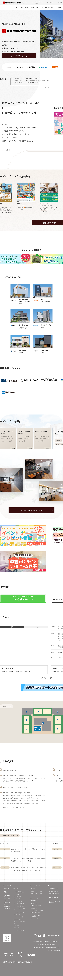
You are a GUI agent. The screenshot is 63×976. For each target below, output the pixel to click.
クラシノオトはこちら (9, 835)
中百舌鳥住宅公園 (17, 896)
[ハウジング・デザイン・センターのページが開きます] (19, 958)
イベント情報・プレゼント (47, 7)
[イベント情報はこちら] (23, 545)
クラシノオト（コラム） (38, 941)
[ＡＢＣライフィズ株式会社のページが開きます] (8, 957)
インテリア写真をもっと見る (31, 510)
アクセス (58, 7)
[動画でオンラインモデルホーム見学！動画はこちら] (23, 571)
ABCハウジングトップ (51, 2)
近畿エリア (15, 888)
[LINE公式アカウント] (53, 936)
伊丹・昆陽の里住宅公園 (19, 903)
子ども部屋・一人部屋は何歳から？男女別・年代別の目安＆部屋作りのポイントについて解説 (29, 859)
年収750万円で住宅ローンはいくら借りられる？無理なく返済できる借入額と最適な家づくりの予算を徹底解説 (28, 869)
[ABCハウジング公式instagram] (35, 936)
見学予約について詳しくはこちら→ (13, 807)
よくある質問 (6, 150)
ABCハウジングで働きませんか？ (52, 941)
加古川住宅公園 (17, 914)
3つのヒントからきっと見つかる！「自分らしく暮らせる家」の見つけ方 (28, 850)
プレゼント (33, 888)
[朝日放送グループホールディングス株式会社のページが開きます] (17, 962)
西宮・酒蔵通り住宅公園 (19, 906)
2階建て (58, 440)
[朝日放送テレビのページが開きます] (31, 955)
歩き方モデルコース (53, 891)
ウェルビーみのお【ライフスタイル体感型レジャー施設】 (19, 893)
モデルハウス (19, 7)
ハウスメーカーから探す (36, 903)
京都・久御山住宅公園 (18, 917)
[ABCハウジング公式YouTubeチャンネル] (39, 936)
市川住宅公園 (7, 906)
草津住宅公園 (16, 925)
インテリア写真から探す (36, 905)
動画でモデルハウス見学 (31, 7)
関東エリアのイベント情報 (36, 891)
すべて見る (46, 87)
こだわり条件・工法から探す (37, 910)
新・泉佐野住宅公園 (18, 901)
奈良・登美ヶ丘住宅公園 (19, 930)
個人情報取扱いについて (39, 947)
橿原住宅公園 (16, 927)
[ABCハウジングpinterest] (44, 936)
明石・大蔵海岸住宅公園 (19, 912)
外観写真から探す (34, 908)
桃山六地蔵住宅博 (17, 919)
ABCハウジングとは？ (53, 888)
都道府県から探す (34, 900)
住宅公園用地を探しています (53, 944)
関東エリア (6, 888)
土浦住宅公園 (7, 908)
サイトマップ (57, 950)
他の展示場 (60, 2)
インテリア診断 (34, 919)
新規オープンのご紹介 (36, 912)
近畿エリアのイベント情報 (36, 893)
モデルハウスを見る (18, 55)
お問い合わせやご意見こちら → (49, 678)
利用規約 (50, 950)
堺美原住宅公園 (17, 899)
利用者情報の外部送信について (53, 947)
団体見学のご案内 (42, 944)
